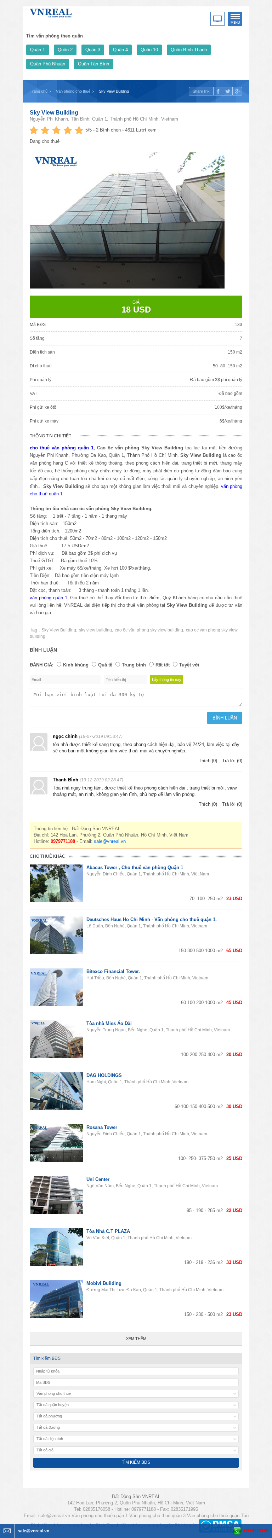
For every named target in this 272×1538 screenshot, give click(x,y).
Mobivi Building (103, 1283)
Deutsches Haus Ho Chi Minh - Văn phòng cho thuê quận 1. (151, 919)
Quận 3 (92, 49)
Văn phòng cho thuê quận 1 (100, 1515)
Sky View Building (54, 113)
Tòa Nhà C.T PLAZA (108, 1231)
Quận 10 (149, 49)
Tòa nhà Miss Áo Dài (109, 1023)
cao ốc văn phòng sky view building (149, 630)
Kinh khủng (76, 665)
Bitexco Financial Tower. (113, 971)
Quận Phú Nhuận (47, 63)
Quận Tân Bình (93, 63)
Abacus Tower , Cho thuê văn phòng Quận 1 (134, 867)
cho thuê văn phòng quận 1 (62, 447)
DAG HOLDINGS (104, 1075)
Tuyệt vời (189, 665)
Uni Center (97, 1179)
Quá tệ (105, 665)
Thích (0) (208, 760)
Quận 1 (37, 49)
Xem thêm (136, 1338)
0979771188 (256, 1530)
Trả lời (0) (232, 760)
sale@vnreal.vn (110, 841)
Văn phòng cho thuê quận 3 (157, 1515)
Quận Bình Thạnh (189, 49)
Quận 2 (65, 49)
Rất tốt (162, 665)
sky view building (95, 630)
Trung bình (134, 665)
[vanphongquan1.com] (51, 11)
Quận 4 (120, 49)
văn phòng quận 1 (48, 597)
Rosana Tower (101, 1127)
